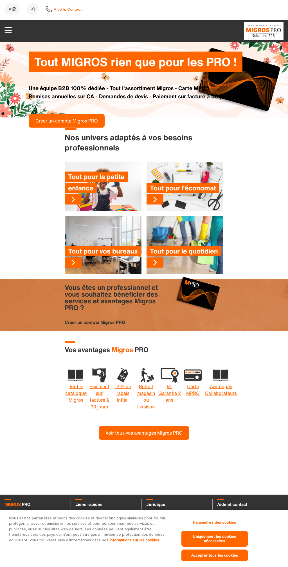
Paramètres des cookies (214, 522)
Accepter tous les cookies (214, 555)
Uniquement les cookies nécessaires (214, 539)
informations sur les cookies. (135, 540)
